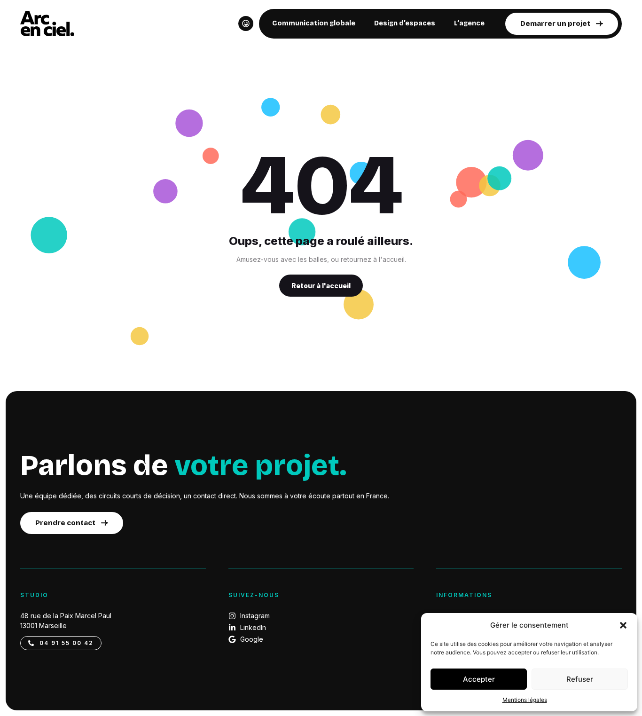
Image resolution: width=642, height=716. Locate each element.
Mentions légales (524, 699)
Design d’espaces (404, 23)
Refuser (579, 679)
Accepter (479, 679)
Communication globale (313, 23)
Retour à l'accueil (321, 286)
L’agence (469, 23)
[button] (623, 625)
